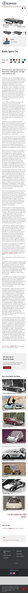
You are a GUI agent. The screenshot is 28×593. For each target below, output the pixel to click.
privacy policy (8, 590)
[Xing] (19, 62)
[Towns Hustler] (14, 470)
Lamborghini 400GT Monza (8, 426)
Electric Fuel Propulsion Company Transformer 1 (12, 393)
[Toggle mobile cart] (22, 8)
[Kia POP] (14, 437)
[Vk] (15, 62)
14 (23, 32)
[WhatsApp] (22, 60)
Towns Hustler (5, 476)
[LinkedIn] (19, 60)
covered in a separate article (9, 253)
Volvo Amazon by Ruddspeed (8, 460)
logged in (11, 528)
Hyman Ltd (13, 346)
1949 (7, 540)
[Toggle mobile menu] (25, 8)
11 (18, 32)
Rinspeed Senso (6, 410)
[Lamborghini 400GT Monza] (14, 420)
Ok (23, 589)
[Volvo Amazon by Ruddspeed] (14, 454)
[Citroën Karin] (14, 504)
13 (21, 32)
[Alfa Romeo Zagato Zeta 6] (14, 487)
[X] (14, 60)
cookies (10, 586)
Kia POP (4, 443)
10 (17, 32)
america (9, 540)
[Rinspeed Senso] (14, 404)
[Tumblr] (25, 60)
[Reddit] (16, 60)
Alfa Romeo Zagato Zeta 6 (8, 493)
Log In (16, 563)
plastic (17, 540)
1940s (4, 540)
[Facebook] (11, 60)
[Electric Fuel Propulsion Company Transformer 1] (14, 387)
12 (20, 32)
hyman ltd (14, 540)
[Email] (23, 62)
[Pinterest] (11, 62)
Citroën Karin (5, 510)
